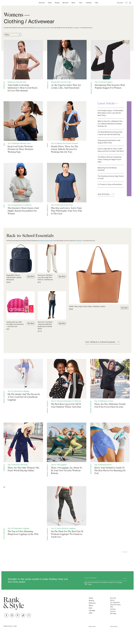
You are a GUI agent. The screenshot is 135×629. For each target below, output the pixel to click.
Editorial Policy (115, 604)
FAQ (111, 607)
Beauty (57, 2)
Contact (113, 609)
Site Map (113, 613)
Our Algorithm (115, 602)
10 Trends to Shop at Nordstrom (110, 184)
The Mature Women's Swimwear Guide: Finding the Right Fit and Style (110, 159)
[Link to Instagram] (12, 617)
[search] (130, 3)
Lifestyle (88, 2)
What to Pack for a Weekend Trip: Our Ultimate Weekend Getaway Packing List (110, 124)
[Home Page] (12, 2)
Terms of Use (92, 626)
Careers (113, 611)
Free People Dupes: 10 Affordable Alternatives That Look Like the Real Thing (110, 113)
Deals (50, 2)
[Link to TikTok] (23, 617)
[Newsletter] (126, 3)
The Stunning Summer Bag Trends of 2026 (111, 177)
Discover (42, 2)
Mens (73, 2)
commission (76, 27)
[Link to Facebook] (6, 617)
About (112, 600)
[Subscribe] (123, 578)
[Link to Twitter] (29, 617)
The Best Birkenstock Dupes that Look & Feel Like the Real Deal (110, 133)
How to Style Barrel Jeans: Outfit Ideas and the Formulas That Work (111, 150)
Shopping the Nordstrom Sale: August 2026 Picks (109, 142)
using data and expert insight (42, 27)
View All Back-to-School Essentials (100, 342)
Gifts (96, 2)
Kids (80, 2)
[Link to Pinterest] (18, 617)
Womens (65, 2)
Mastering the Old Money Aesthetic (107, 169)
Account (120, 2)
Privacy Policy (113, 626)
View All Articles (104, 194)
